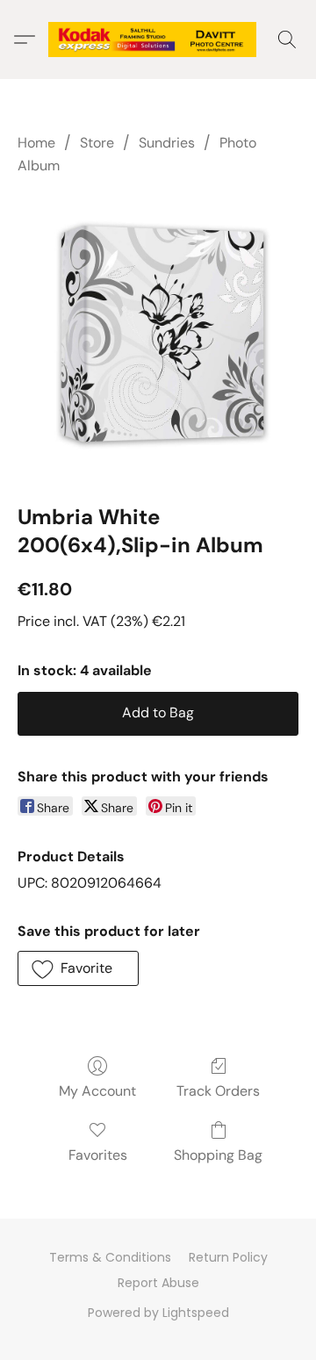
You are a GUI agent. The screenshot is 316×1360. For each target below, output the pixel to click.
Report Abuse (158, 1283)
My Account (97, 1091)
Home (36, 142)
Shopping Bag (218, 1155)
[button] (158, 39)
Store (97, 142)
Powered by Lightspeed (158, 1312)
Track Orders (218, 1091)
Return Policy (228, 1257)
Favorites (97, 1155)
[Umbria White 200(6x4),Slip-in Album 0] (158, 336)
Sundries (167, 142)
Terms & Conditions (110, 1257)
